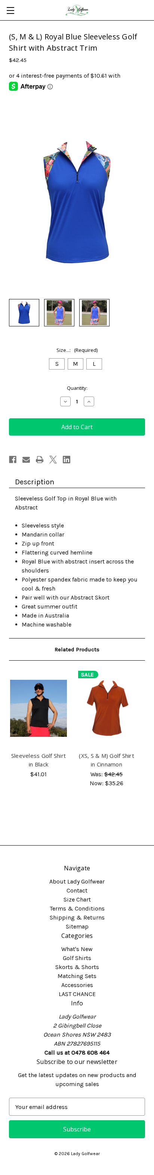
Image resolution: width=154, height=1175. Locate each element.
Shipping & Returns (77, 917)
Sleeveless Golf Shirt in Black (38, 760)
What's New (77, 949)
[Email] (26, 460)
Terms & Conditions (77, 908)
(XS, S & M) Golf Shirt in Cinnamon (106, 760)
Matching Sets (77, 976)
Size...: (77, 350)
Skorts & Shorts (77, 967)
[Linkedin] (66, 460)
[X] (53, 460)
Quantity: (77, 388)
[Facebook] (12, 460)
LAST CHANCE (77, 994)
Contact (77, 890)
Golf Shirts (77, 958)
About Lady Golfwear (77, 881)
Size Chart (77, 899)
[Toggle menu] (10, 10)
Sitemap (77, 926)
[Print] (39, 460)
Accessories (77, 985)
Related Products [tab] (77, 649)
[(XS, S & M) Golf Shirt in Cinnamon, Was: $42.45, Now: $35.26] (106, 708)
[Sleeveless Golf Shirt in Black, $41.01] (38, 708)
